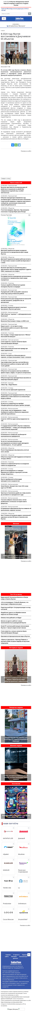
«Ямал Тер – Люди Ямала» (9, 384)
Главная (8, 955)
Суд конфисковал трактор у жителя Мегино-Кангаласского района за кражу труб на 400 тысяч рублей (15, 364)
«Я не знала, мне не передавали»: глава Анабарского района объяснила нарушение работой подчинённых (15, 412)
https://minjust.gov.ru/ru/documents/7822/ (11, 1002)
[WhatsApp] (16, 144)
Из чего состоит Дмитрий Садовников (13, 390)
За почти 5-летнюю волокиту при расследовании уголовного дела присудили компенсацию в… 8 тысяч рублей (15, 443)
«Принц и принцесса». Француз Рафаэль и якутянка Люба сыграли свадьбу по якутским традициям (15, 641)
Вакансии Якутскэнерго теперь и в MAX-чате (15, 321)
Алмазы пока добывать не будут (11, 617)
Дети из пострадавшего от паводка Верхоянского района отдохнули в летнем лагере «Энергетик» (14, 472)
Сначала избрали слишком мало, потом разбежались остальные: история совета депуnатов (14, 501)
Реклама (14, 956)
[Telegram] (19, 144)
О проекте (16, 955)
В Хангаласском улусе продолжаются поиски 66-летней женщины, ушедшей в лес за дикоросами (16, 300)
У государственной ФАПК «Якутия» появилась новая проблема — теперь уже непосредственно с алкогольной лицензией (16, 427)
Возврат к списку (6, 178)
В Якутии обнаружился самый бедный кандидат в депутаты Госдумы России (16, 3)
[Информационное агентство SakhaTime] (18, 19)
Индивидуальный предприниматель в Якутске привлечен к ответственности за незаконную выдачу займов (16, 396)
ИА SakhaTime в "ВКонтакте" (16, 26)
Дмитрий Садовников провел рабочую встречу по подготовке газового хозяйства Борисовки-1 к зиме (16, 260)
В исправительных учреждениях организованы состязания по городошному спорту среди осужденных (16, 278)
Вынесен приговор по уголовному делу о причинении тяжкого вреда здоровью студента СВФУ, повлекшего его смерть (16, 269)
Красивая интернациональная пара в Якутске (15, 636)
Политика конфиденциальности (10, 971)
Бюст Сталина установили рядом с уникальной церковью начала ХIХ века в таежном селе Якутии (16, 517)
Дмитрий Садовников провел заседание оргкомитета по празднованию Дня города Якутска (14, 252)
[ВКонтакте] (12, 144)
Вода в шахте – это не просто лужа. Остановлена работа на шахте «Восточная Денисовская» (14, 327)
